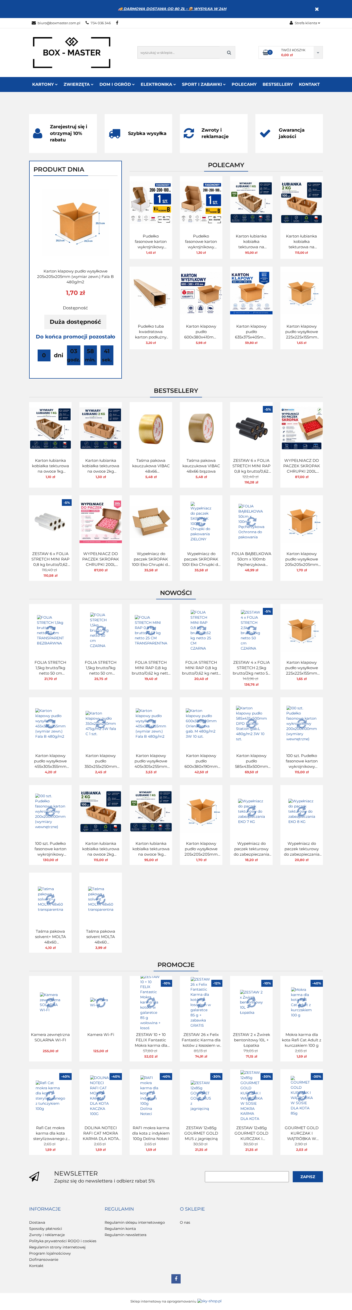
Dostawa (37, 1222)
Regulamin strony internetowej (57, 1247)
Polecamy (244, 84)
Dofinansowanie (43, 1259)
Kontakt (309, 84)
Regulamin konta (120, 1228)
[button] (45, 1209)
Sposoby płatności (45, 1228)
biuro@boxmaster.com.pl (59, 23)
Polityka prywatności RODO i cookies (62, 1241)
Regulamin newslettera (125, 1234)
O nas (185, 1222)
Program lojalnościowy (50, 1253)
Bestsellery (278, 84)
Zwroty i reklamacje (47, 1234)
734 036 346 (101, 23)
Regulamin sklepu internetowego (135, 1222)
